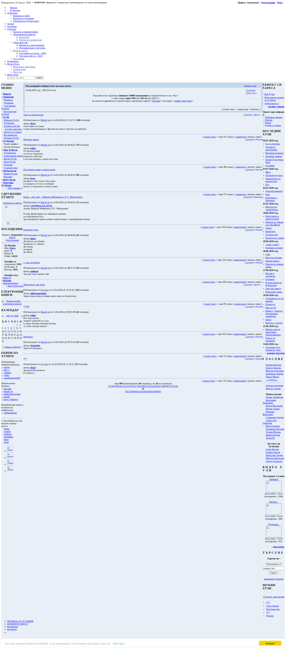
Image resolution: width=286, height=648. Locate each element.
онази (268, 319)
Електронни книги (13, 156)
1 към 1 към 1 (272, 244)
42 (140, 391)
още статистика (15, 286)
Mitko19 (7, 278)
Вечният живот (31, 139)
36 (126, 391)
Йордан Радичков (275, 371)
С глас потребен (31, 262)
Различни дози (30, 230)
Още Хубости (10, 150)
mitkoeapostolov (10, 283)
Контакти (12, 629)
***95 (26, 306)
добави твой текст (183, 101)
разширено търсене (273, 579)
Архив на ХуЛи (12, 126)
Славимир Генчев (275, 417)
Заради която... (272, 261)
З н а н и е (24, 37)
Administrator (10, 413)
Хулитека (12, 26)
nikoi (6, 442)
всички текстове (13, 129)
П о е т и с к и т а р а (24, 66)
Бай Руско (269, 94)
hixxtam (7, 388)
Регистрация (12, 240)
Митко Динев (273, 409)
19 (141, 386)
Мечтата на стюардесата (271, 208)
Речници (8, 165)
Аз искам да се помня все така (273, 348)
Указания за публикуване (26, 21)
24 (153, 386)
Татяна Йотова (273, 432)
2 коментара (240, 304)
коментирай (240, 227)
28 (162, 386)
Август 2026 (12, 315)
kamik (7, 397)
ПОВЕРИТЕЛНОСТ (17, 624)
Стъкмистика (10, 168)
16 (134, 386)
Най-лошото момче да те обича (274, 98)
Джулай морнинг (274, 191)
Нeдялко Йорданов (268, 413)
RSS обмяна (14, 188)
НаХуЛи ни (9, 179)
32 (172, 386)
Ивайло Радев (273, 435)
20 (143, 386)
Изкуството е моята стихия (272, 217)
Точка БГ (270, 438)
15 (131, 386)
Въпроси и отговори (23, 18)
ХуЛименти (10, 153)
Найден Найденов (275, 458)
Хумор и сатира (273, 125)
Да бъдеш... (273, 524)
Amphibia (8, 437)
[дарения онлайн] (12, 224)
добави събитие (12, 347)
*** (25, 359)
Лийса (268, 228)
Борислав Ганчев (274, 455)
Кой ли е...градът (274, 323)
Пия (267, 194)
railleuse (8, 434)
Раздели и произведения (25, 32)
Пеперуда (270, 304)
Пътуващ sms (273, 609)
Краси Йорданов (274, 406)
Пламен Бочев (273, 452)
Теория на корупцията (271, 148)
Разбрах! (270, 643)
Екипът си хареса (13, 132)
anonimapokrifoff (12, 378)
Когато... (273, 502)
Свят (267, 254)
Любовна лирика (273, 117)
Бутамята (270, 279)
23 (150, 386)
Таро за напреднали (33, 115)
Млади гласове (273, 388)
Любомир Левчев (274, 374)
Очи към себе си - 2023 (30, 56)
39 (133, 391)
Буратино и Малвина (271, 199)
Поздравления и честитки (32, 48)
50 (159, 391)
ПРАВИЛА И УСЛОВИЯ (20, 621)
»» (22, 315)
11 (122, 386)
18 (6, 334)
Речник (270, 615)
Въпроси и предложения (31, 45)
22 (18, 334)
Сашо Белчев (272, 449)
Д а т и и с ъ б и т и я (30, 40)
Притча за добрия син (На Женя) (274, 223)
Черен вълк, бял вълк (34, 284)
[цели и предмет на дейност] (12, 219)
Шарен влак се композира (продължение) (273, 332)
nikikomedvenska (12, 394)
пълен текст (210, 137)
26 (158, 386)
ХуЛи (6, 117)
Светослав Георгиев (269, 421)
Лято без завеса (273, 288)
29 (165, 386)
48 (155, 391)
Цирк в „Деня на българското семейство (273, 314)
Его (267, 184)
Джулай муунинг (274, 175)
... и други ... (272, 380)
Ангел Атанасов (274, 461)
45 (148, 391)
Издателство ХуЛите (9, 112)
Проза (268, 122)
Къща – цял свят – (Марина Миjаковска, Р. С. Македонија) (53, 197)
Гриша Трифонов (274, 397)
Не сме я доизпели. (270, 274)
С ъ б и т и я (19, 69)
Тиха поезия (272, 606)
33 (174, 386)
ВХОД (12, 237)
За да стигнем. (272, 144)
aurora (7, 367)
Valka (6, 375)
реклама (156, 101)
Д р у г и (17, 72)
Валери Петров (273, 365)
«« (2, 315)
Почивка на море (274, 248)
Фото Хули (12, 74)
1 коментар (240, 137)
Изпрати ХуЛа (11, 120)
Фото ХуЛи (10, 162)
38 (131, 391)
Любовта (273, 479)
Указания (8, 103)
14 (129, 386)
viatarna (7, 372)
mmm (6, 429)
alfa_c (7, 370)
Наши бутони (11, 174)
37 (129, 391)
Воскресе (28, 336)
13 (127, 386)
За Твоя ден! (271, 234)
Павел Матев (272, 377)
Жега (268, 172)
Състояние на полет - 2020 (32, 53)
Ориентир (8, 97)
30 (167, 386)
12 (124, 386)
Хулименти (13, 61)
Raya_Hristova (11, 399)
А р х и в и (18, 58)
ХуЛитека (9, 123)
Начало (13, 7)
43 (143, 391)
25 (155, 386)
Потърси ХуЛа (11, 138)
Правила (8, 100)
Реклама (8, 176)
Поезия (268, 120)
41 (138, 391)
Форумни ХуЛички (7, 184)
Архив (10, 23)
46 (150, 391)
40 (136, 391)
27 (160, 386)
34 (177, 386)
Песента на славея (274, 238)
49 (157, 391)
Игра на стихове (273, 257)
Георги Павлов (273, 368)
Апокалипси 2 (271, 103)
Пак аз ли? (270, 307)
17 (136, 386)
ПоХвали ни (9, 171)
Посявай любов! (273, 156)
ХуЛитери (15, 10)
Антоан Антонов (274, 385)
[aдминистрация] (8, 632)
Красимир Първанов (269, 401)
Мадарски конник (274, 153)
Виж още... (120, 643)
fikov (6, 439)
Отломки (270, 165)
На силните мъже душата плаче (39, 169)
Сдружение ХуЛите (8, 107)
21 (146, 386)
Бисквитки (12, 626)
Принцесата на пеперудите (273, 180)
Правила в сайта (21, 15)
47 (152, 391)
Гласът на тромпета (270, 339)
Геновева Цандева (275, 429)
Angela (7, 431)
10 (120, 386)
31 (169, 386)
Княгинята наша (273, 292)
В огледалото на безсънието (273, 284)
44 (145, 391)
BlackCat (8, 391)
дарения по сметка (12, 203)
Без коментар (10, 135)
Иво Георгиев (273, 426)
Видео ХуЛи (10, 159)
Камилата (270, 231)
